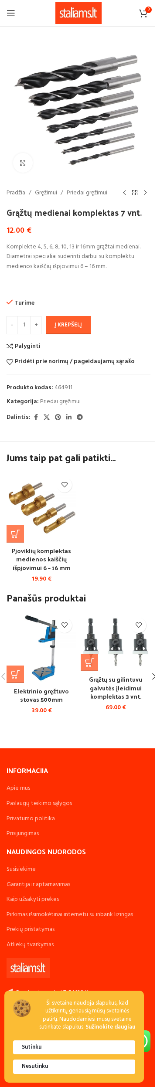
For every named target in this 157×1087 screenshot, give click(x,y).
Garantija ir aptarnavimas (38, 885)
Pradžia (16, 193)
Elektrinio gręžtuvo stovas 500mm (41, 695)
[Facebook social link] (36, 417)
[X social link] (46, 417)
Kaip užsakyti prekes (33, 899)
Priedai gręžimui (87, 193)
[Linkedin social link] (69, 417)
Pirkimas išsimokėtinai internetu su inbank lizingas (70, 915)
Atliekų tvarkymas (30, 945)
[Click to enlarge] (23, 163)
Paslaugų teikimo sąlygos (39, 803)
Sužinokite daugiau (110, 1027)
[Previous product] (124, 193)
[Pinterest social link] (58, 417)
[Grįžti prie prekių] (135, 193)
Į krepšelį (68, 324)
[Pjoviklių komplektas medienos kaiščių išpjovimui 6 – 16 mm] (41, 508)
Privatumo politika (31, 819)
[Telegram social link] (79, 417)
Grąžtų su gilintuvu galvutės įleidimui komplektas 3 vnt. (115, 688)
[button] (15, 534)
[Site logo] (78, 13)
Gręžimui (46, 193)
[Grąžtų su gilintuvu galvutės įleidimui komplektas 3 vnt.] (115, 642)
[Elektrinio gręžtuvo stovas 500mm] (41, 648)
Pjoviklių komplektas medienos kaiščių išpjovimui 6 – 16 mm (41, 559)
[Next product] (145, 193)
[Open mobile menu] (11, 13)
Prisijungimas (23, 834)
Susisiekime (21, 869)
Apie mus (18, 788)
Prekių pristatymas (31, 929)
